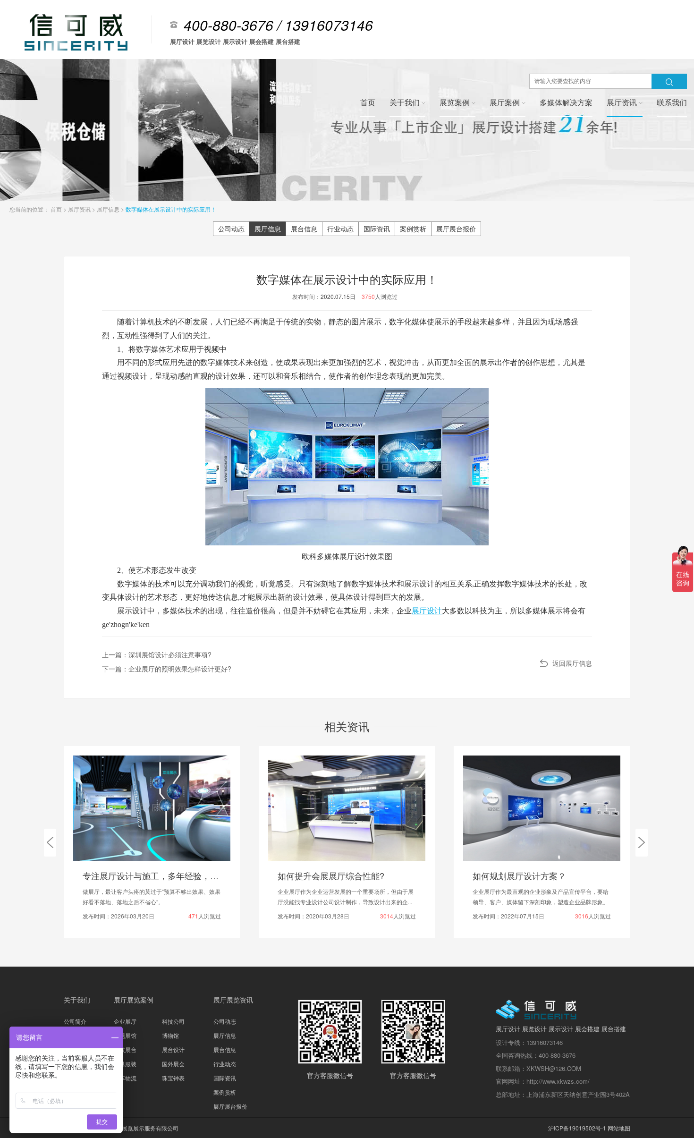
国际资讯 (377, 228)
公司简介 (75, 1021)
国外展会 (173, 1064)
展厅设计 (427, 611)
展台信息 (304, 228)
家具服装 (125, 1064)
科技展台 (125, 1049)
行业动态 (340, 228)
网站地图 (619, 1128)
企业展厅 (125, 1021)
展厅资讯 (80, 209)
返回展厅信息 (572, 663)
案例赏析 (413, 228)
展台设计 (173, 1049)
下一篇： (166, 668)
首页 (57, 209)
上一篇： (157, 654)
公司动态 (231, 228)
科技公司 (173, 1021)
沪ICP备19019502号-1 (577, 1128)
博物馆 (170, 1035)
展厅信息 (109, 209)
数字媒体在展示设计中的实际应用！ (171, 209)
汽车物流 (125, 1078)
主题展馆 (125, 1035)
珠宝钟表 (173, 1078)
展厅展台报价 (456, 228)
